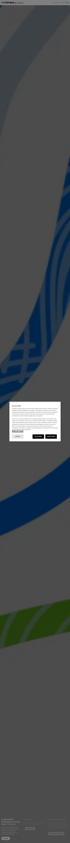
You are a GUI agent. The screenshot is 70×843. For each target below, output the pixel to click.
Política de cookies (17, 431)
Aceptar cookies (38, 436)
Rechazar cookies (51, 436)
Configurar (17, 436)
